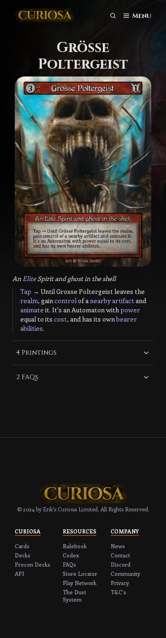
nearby (100, 300)
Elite (29, 278)
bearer (126, 319)
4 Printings (36, 352)
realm (29, 300)
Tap (25, 291)
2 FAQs (27, 377)
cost (60, 319)
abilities (31, 328)
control (65, 300)
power (130, 309)
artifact (123, 300)
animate (32, 309)
